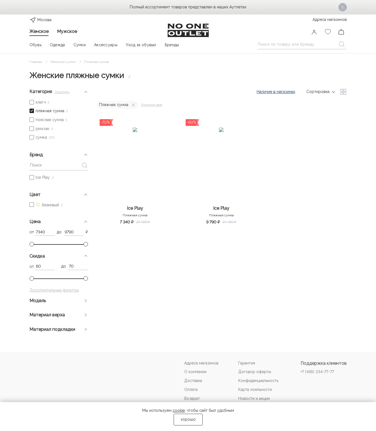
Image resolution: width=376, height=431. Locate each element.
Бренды (172, 45)
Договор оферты (254, 371)
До (59, 232)
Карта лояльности (255, 389)
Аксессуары (105, 45)
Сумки (79, 45)
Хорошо (188, 419)
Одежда (57, 45)
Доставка (193, 380)
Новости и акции (254, 398)
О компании (195, 371)
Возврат (192, 398)
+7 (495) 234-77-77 (317, 371)
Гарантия (246, 363)
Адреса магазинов (330, 19)
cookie (179, 410)
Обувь (35, 45)
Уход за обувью (141, 45)
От (32, 232)
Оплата (191, 389)
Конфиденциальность (258, 380)
